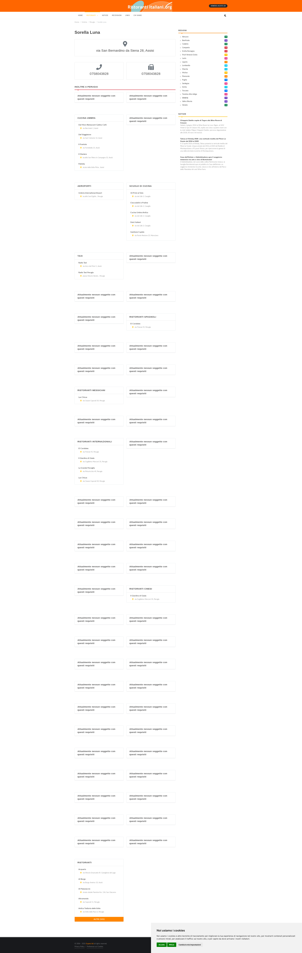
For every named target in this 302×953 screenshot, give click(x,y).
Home (77, 22)
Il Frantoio (82, 144)
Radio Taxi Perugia (86, 272)
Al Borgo (82, 879)
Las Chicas (82, 397)
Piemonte (186, 76)
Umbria (84, 22)
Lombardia (186, 65)
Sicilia (184, 87)
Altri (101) (99, 919)
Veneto (185, 105)
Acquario (82, 869)
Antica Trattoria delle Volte (89, 908)
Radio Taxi (82, 263)
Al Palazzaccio (84, 889)
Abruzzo (185, 37)
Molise (185, 73)
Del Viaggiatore (84, 135)
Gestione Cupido (137, 232)
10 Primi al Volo (136, 193)
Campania (186, 47)
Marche (185, 69)
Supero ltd (90, 944)
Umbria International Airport (90, 193)
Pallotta (81, 164)
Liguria (184, 62)
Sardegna (185, 83)
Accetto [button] (162, 945)
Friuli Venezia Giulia (189, 55)
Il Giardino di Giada (86, 458)
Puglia (184, 80)
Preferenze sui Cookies (95, 946)
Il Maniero (82, 154)
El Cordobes (135, 324)
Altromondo (83, 899)
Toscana (185, 91)
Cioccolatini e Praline (139, 203)
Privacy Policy (79, 946)
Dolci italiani (135, 222)
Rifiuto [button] (171, 945)
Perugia (92, 22)
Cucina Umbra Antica (139, 212)
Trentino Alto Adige (189, 94)
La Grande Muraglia (86, 468)
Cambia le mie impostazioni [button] (190, 945)
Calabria (185, 44)
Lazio (184, 58)
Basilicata (185, 40)
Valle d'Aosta (187, 101)
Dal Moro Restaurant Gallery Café (92, 125)
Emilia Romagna (188, 51)
